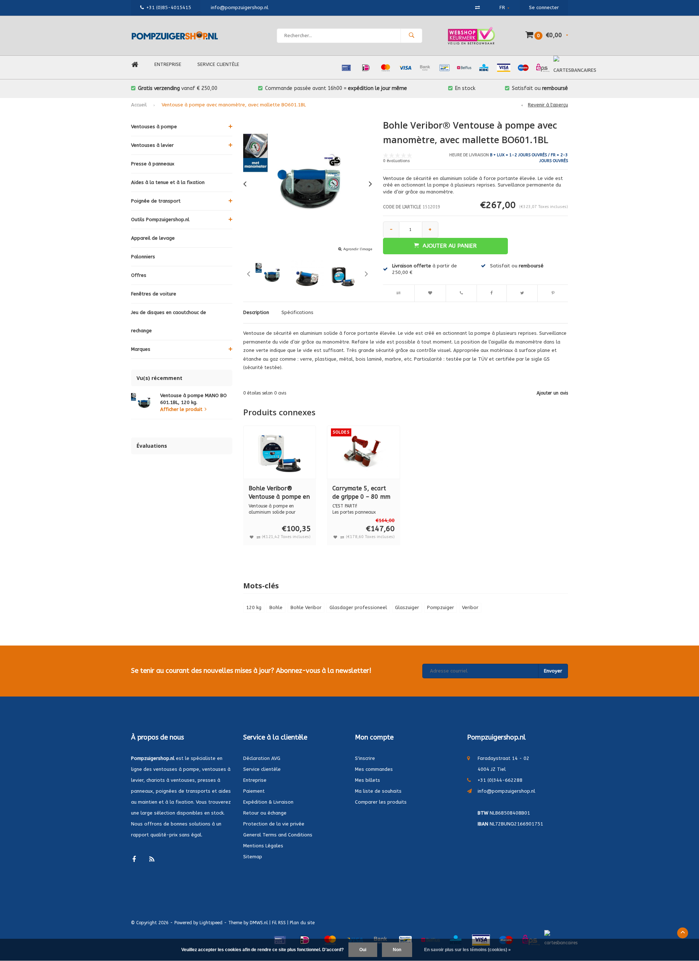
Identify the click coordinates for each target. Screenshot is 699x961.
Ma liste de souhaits (378, 791)
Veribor (470, 607)
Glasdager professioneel (358, 607)
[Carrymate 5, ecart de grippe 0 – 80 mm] (363, 452)
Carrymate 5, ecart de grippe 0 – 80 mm (361, 492)
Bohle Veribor (306, 607)
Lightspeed (211, 922)
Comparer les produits (381, 802)
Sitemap (252, 856)
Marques (140, 349)
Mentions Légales (263, 845)
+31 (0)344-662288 (500, 780)
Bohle (276, 607)
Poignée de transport (156, 201)
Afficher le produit (181, 409)
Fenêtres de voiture (153, 294)
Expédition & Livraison (268, 802)
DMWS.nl (259, 922)
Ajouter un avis (552, 393)
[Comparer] (477, 7)
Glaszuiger (407, 607)
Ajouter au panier (450, 246)
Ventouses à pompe (154, 126)
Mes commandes (374, 769)
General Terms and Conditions (277, 835)
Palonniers (143, 256)
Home (135, 65)
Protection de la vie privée (273, 824)
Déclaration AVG (261, 758)
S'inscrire (365, 758)
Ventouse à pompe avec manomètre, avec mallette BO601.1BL (234, 104)
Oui (362, 949)
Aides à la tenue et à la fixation (168, 182)
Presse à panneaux (152, 163)
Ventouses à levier (152, 145)
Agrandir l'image (357, 249)
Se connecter (544, 7)
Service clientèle (218, 64)
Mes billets (367, 780)
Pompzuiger (440, 607)
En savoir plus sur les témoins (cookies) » (467, 949)
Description (256, 312)
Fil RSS (279, 922)
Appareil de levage (153, 238)
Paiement (254, 791)
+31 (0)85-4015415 (168, 7)
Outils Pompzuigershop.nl (160, 219)
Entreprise (167, 64)
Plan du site (302, 922)
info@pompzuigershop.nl (506, 791)
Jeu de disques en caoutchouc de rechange (168, 321)
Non (397, 949)
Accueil (139, 104)
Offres (138, 275)
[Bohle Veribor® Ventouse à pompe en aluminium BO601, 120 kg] (279, 452)
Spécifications (297, 312)
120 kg (253, 607)
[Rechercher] (411, 35)
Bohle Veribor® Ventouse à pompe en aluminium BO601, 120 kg (279, 493)
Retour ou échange (265, 813)
